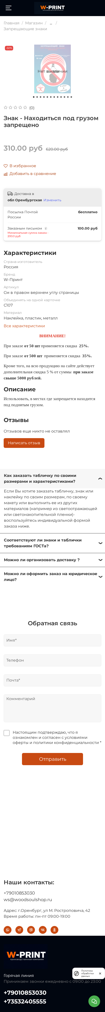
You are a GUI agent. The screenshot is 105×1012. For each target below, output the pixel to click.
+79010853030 (19, 893)
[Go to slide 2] (37, 97)
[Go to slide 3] (40, 97)
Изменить (52, 200)
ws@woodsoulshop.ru (28, 899)
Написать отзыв (24, 443)
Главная (12, 23)
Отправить (52, 759)
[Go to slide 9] (61, 97)
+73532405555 (25, 1001)
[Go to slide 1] (33, 97)
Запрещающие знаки (25, 29)
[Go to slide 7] (54, 97)
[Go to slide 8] (57, 97)
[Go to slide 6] (51, 97)
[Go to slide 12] (71, 97)
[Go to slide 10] (64, 97)
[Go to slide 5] (47, 97)
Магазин (34, 23)
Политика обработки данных (87, 973)
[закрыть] (100, 973)
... (51, 23)
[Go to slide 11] (68, 97)
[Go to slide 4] (44, 97)
